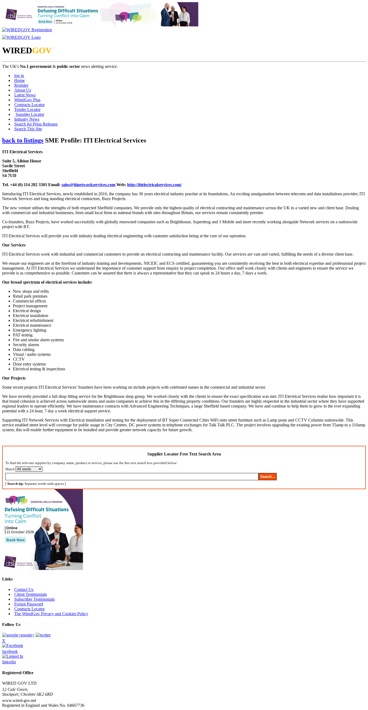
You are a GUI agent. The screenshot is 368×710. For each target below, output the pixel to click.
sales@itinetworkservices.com (88, 184)
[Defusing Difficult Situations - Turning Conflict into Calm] (100, 25)
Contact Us (23, 589)
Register (21, 85)
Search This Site (28, 129)
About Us (22, 90)
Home (19, 80)
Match (10, 469)
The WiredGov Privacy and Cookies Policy (51, 613)
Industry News (26, 119)
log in (19, 75)
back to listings (22, 140)
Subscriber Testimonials (34, 599)
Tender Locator (27, 109)
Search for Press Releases (36, 124)
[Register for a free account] (27, 29)
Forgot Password (28, 604)
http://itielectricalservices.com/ (154, 184)
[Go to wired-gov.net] (21, 37)
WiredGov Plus (27, 100)
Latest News (25, 95)
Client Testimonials (30, 594)
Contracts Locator (29, 104)
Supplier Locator (30, 114)
